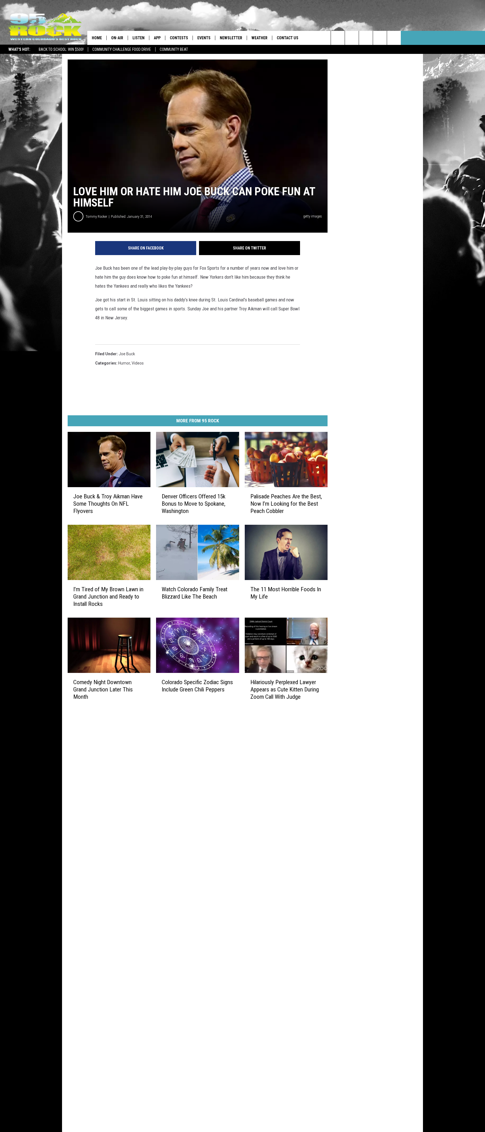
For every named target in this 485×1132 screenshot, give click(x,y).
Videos (138, 363)
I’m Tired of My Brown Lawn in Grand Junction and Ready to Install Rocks (108, 596)
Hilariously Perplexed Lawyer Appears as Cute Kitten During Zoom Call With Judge (284, 689)
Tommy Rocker (96, 216)
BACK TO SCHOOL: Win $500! (61, 49)
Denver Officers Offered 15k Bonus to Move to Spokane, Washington (193, 503)
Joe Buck (127, 354)
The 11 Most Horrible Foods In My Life (285, 593)
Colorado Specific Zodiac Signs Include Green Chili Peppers (197, 686)
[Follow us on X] (380, 38)
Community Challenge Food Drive (121, 49)
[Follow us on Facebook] (366, 38)
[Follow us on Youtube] (394, 38)
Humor (124, 363)
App (157, 38)
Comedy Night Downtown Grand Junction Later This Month (103, 689)
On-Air (117, 38)
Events (204, 38)
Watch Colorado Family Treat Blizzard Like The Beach (194, 593)
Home (97, 38)
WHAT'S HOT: (19, 49)
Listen (138, 38)
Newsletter (231, 38)
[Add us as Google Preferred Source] (352, 38)
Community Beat (174, 49)
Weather (259, 38)
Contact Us (287, 38)
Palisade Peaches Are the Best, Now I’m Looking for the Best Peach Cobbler (286, 503)
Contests (179, 38)
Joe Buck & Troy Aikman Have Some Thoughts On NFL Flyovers (108, 503)
